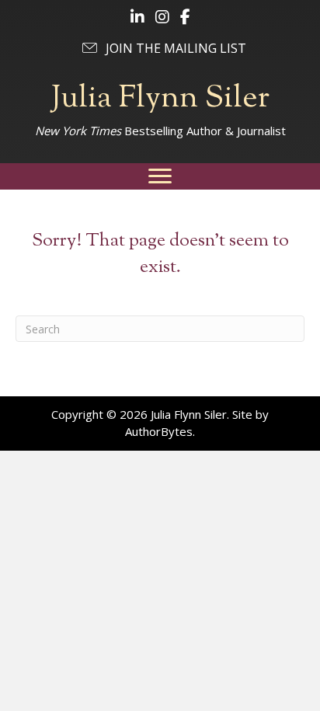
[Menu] (160, 176)
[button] (163, 48)
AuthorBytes (159, 431)
